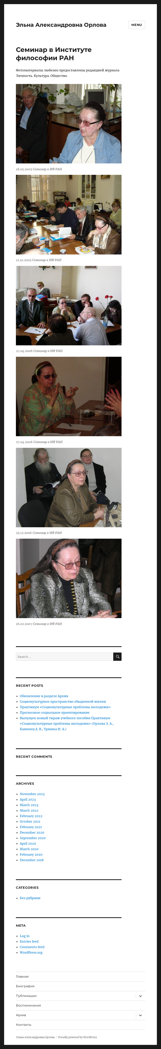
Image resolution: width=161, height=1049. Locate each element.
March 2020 (29, 849)
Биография (25, 986)
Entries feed (29, 941)
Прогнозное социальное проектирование (55, 712)
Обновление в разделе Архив (44, 696)
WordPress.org (31, 952)
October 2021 (30, 821)
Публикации (26, 996)
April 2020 (28, 843)
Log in (25, 936)
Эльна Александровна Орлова (61, 24)
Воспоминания (28, 1005)
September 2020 (33, 838)
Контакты (23, 1025)
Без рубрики (30, 898)
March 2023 (29, 805)
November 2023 (32, 794)
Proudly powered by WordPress (77, 1037)
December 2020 (32, 832)
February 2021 (31, 827)
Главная (22, 976)
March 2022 (29, 810)
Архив (21, 1015)
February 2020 (31, 854)
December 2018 (32, 860)
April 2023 (28, 799)
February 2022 (31, 816)
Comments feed (32, 947)
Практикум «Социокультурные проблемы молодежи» (65, 707)
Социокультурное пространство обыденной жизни (63, 701)
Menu (136, 25)
